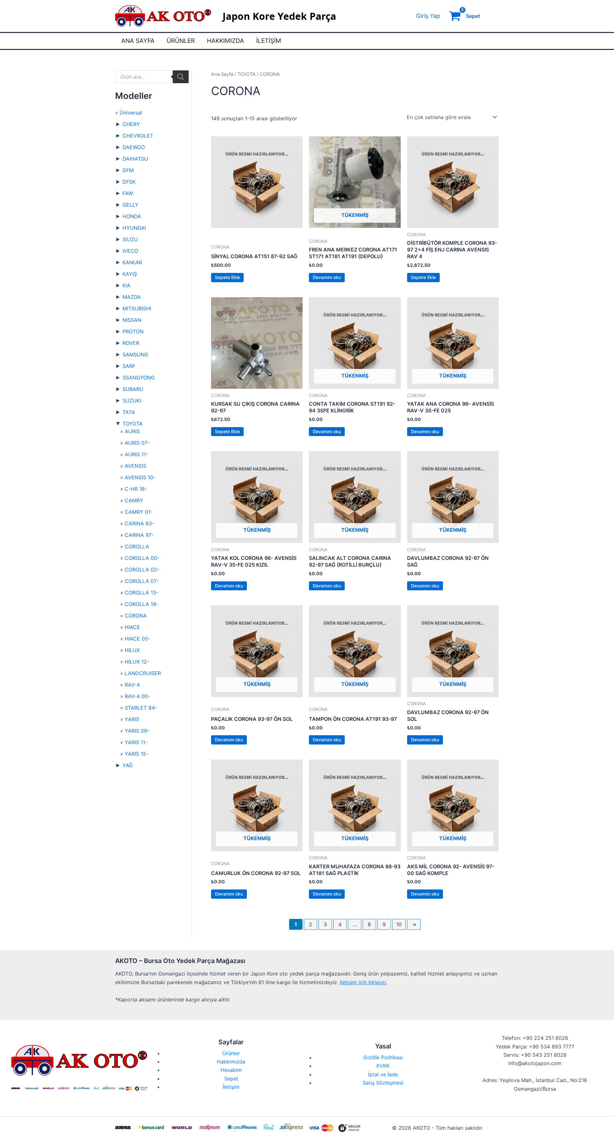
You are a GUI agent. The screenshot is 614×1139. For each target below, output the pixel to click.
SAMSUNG (135, 354)
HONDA (131, 216)
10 (399, 924)
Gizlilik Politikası (383, 1057)
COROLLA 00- (142, 558)
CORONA (136, 615)
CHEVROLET (137, 135)
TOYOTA (132, 423)
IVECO (130, 251)
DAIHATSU (135, 158)
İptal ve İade (383, 1074)
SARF (128, 366)
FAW (127, 193)
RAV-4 (132, 684)
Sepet (231, 1078)
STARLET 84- (141, 708)
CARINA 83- (139, 523)
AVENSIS (135, 466)
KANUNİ (132, 262)
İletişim (268, 40)
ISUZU (130, 239)
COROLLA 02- (142, 569)
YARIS (132, 719)
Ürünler (181, 40)
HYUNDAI (134, 228)
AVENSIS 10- (140, 477)
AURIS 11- (136, 454)
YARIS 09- (137, 731)
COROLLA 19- (141, 604)
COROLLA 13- (141, 592)
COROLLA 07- (142, 581)
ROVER (130, 343)
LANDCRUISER (143, 673)
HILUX (132, 650)
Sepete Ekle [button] (227, 277)
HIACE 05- (137, 638)
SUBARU (132, 389)
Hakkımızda (225, 40)
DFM (128, 170)
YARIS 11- (136, 742)
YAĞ (127, 765)
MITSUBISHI (136, 308)
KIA (126, 285)
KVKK (383, 1066)
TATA (128, 412)
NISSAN (131, 320)
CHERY (131, 124)
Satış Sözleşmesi (383, 1082)
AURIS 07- (137, 443)
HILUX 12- (137, 661)
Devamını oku (327, 277)
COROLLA (137, 546)
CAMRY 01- (139, 512)
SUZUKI (131, 400)
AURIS (132, 431)
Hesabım (231, 1070)
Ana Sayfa (137, 40)
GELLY (130, 205)
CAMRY (134, 500)
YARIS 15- (136, 754)
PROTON (133, 331)
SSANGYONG (138, 377)
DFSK (129, 182)
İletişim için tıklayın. (363, 982)
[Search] (181, 76)
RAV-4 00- (137, 696)
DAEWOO (133, 147)
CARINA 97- (139, 535)
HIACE (132, 627)
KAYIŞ (129, 274)
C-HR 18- (136, 489)
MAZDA (131, 297)
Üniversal (131, 112)
